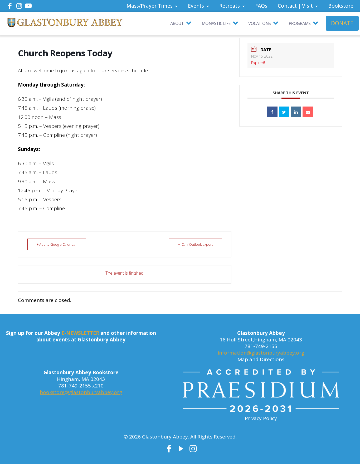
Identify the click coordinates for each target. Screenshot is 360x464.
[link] (261, 392)
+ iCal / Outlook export (195, 244)
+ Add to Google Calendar (57, 244)
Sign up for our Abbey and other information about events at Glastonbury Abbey (81, 336)
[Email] (308, 112)
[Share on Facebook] (272, 112)
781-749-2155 (261, 346)
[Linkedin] (296, 112)
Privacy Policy (261, 418)
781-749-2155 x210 (81, 385)
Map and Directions (260, 359)
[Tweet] (284, 112)
